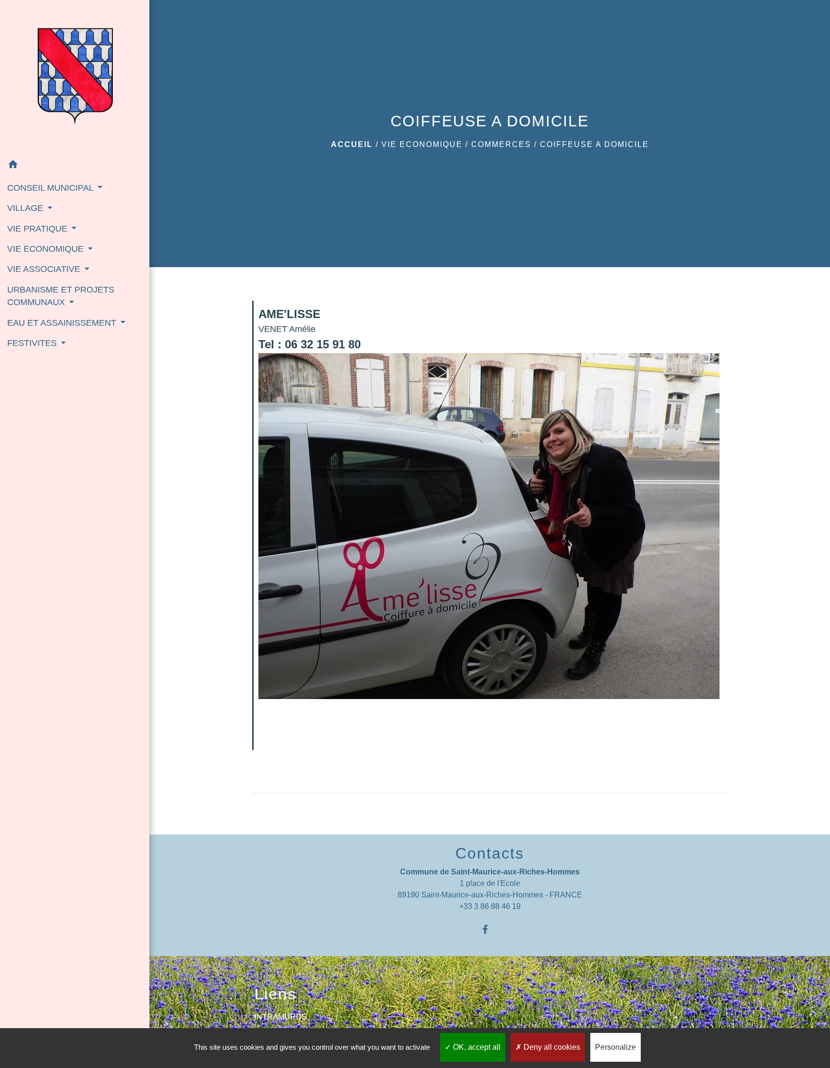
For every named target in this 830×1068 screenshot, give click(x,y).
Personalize (615, 1047)
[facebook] (489, 929)
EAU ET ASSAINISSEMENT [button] (63, 323)
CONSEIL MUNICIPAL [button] (51, 188)
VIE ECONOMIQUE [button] (46, 249)
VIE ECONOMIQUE (422, 144)
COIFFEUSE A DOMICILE (594, 144)
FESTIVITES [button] (33, 343)
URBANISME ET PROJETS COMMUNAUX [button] (60, 296)
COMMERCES (501, 144)
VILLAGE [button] (26, 208)
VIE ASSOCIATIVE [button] (45, 269)
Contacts (489, 853)
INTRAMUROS (281, 1017)
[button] (74, 166)
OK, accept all (475, 1047)
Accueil (352, 144)
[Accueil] (74, 77)
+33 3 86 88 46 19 (490, 906)
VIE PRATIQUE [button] (38, 228)
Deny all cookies (551, 1047)
